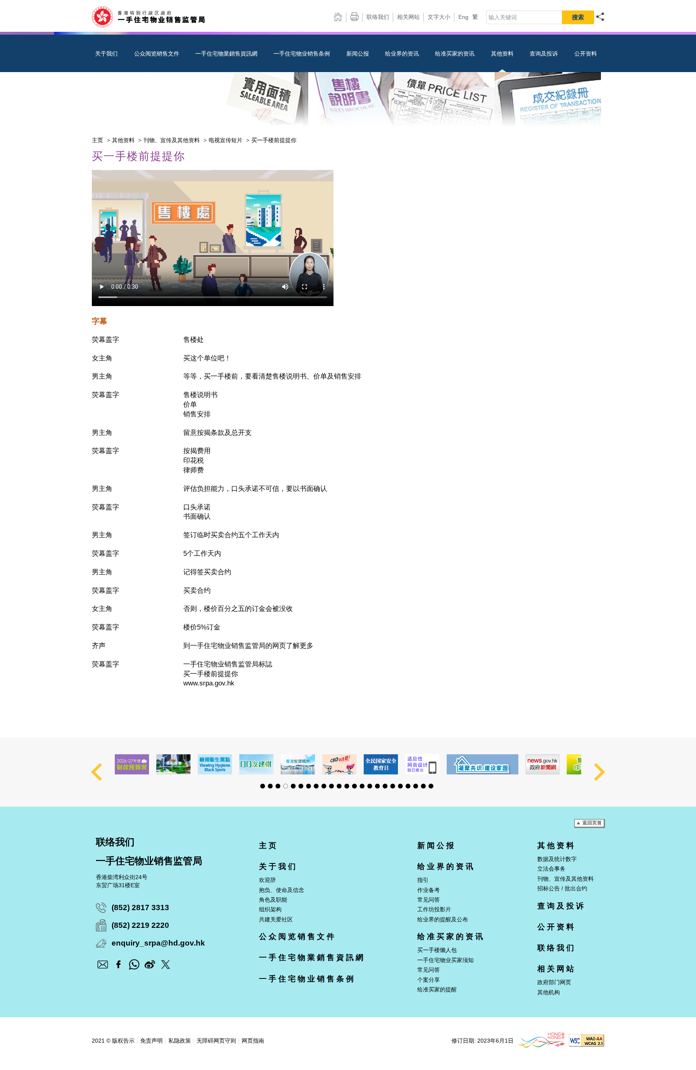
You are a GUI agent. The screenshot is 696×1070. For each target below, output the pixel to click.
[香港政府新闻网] (542, 764)
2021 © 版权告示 (113, 1040)
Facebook (118, 964)
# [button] (96, 772)
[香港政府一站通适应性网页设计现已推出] (422, 764)
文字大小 (439, 17)
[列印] (354, 19)
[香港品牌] (541, 1046)
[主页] (338, 17)
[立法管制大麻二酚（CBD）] (339, 764)
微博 (150, 964)
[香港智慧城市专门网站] (298, 764)
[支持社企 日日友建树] (256, 764)
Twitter (165, 964)
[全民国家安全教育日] (381, 764)
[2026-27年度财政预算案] (132, 764)
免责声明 (151, 1040)
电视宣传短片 (225, 140)
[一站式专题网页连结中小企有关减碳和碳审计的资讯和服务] (173, 764)
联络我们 (378, 17)
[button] (262, 786)
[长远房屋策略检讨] (482, 764)
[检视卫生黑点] (215, 764)
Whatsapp (134, 964)
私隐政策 (179, 1040)
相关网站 (408, 17)
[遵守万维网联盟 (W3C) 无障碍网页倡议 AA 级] (586, 1044)
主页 (97, 140)
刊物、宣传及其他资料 (171, 140)
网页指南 (253, 1040)
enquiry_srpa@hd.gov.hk (158, 943)
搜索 (578, 17)
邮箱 (103, 964)
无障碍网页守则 (216, 1040)
